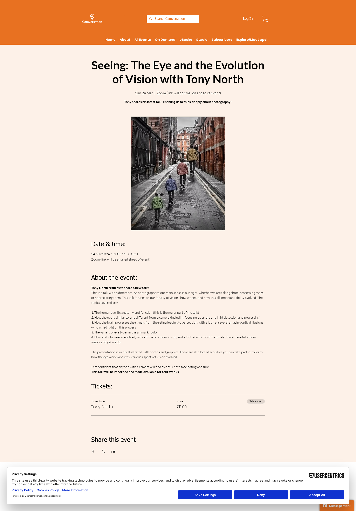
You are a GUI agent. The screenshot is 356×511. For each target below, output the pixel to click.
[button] (265, 19)
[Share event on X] (103, 451)
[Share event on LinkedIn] (113, 451)
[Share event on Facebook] (93, 451)
